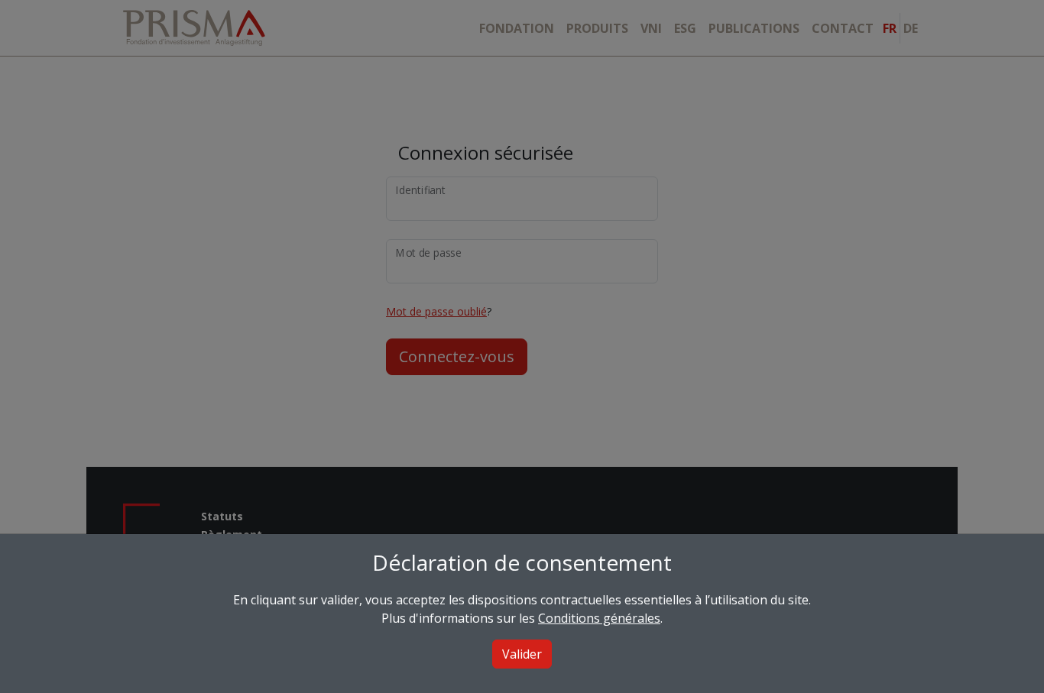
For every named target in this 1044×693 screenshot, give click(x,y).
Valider (522, 654)
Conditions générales (599, 618)
